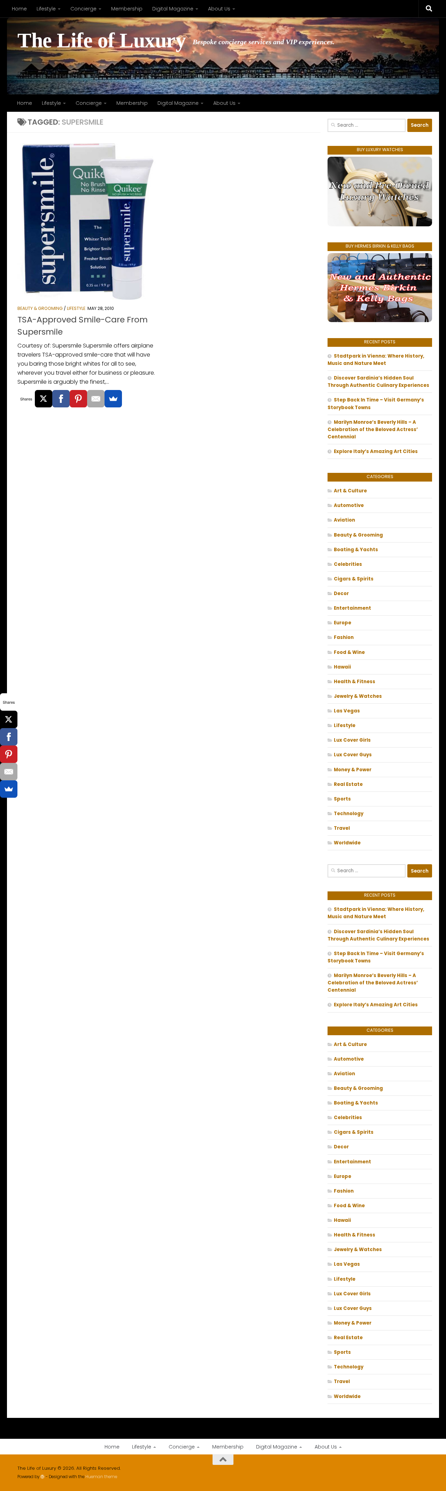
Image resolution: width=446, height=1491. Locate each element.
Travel (342, 828)
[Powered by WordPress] (42, 1477)
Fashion (344, 637)
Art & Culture (350, 490)
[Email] (96, 398)
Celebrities (348, 564)
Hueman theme (101, 1477)
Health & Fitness (354, 681)
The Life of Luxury (101, 40)
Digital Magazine (172, 8)
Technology (348, 813)
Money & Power (352, 769)
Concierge (83, 8)
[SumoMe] (113, 398)
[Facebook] (61, 398)
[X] (43, 398)
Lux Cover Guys (353, 754)
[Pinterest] (78, 398)
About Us (219, 8)
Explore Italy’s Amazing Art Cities (376, 451)
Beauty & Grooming (40, 308)
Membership (127, 8)
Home (19, 8)
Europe (342, 622)
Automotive (349, 505)
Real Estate (348, 784)
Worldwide (347, 843)
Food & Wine (349, 652)
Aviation (344, 520)
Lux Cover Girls (352, 740)
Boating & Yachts (356, 549)
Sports (342, 799)
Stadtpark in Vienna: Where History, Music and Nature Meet (376, 360)
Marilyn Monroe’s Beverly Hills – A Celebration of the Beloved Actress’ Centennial (373, 429)
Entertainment (352, 608)
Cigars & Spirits (354, 579)
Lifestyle (46, 8)
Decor (341, 593)
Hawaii (342, 667)
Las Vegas (347, 711)
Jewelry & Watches (358, 696)
